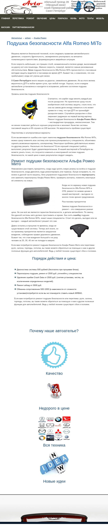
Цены (52, 18)
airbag (28, 38)
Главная (5, 18)
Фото (82, 18)
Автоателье (16, 38)
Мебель (100, 18)
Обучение (42, 18)
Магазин (5, 27)
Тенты (90, 18)
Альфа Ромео (40, 38)
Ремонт (30, 18)
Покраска (63, 18)
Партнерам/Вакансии (23, 27)
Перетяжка (18, 18)
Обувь (73, 18)
